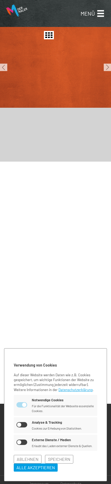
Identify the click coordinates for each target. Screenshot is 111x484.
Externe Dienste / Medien (51, 440)
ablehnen (28, 459)
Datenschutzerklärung (75, 390)
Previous (3, 67)
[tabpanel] (55, 67)
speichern (59, 459)
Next (107, 67)
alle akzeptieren (35, 467)
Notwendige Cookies (48, 400)
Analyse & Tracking (47, 422)
